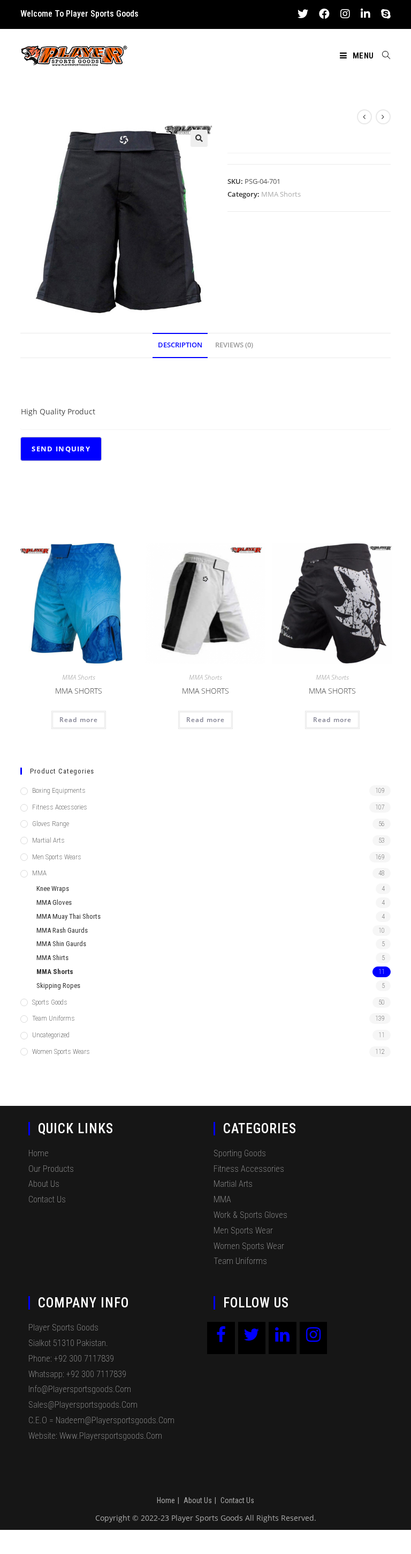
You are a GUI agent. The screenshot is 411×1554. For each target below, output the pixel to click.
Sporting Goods (240, 1153)
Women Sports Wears (61, 1051)
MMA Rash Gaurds (62, 930)
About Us (43, 1184)
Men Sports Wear (243, 1230)
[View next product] (383, 116)
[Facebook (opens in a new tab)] (324, 14)
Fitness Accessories (59, 807)
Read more (78, 719)
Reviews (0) (234, 345)
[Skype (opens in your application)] (383, 14)
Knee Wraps (52, 888)
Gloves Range (50, 824)
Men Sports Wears (56, 857)
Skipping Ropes (58, 986)
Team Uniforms (53, 1018)
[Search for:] (382, 56)
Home (38, 1153)
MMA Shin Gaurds (61, 944)
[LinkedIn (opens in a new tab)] (365, 14)
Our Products (51, 1169)
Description (180, 345)
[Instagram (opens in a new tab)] (345, 14)
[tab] (180, 345)
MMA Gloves (54, 902)
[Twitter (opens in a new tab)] (303, 14)
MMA (39, 873)
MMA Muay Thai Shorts (68, 916)
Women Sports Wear (249, 1246)
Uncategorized (51, 1035)
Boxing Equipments (59, 790)
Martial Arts (48, 840)
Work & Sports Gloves (250, 1215)
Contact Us (47, 1199)
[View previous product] (364, 116)
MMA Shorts (281, 194)
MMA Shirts (52, 958)
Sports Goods (49, 1002)
